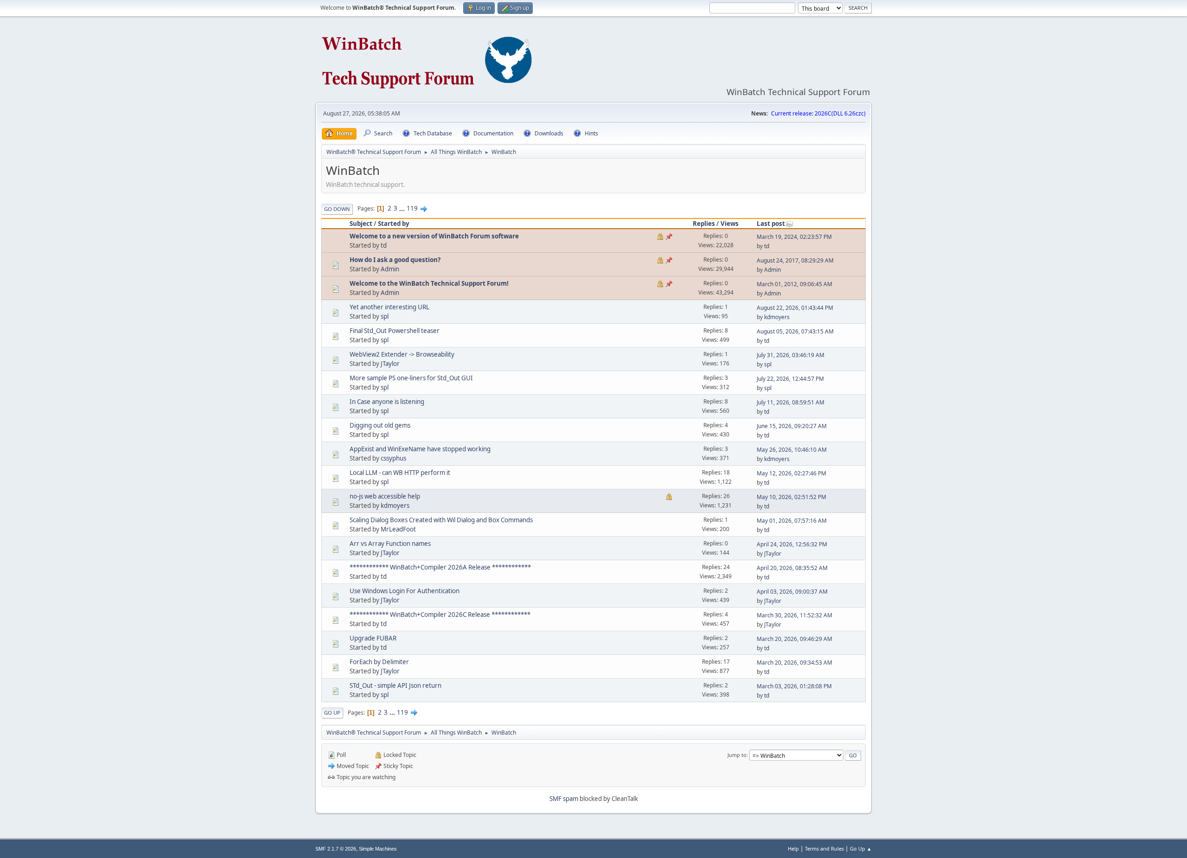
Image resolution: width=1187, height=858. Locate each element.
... (402, 208)
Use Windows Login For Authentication (404, 591)
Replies (704, 223)
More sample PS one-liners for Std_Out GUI (411, 378)
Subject (361, 223)
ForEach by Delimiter (379, 662)
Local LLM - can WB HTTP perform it (400, 472)
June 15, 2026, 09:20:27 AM (792, 426)
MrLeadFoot (398, 529)
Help (793, 848)
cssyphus (393, 458)
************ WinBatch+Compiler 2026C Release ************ (440, 614)
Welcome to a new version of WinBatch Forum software (434, 236)
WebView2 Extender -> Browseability (402, 354)
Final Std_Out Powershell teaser (395, 331)
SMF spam (563, 798)
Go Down (337, 208)
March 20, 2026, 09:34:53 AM (794, 662)
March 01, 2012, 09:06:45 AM (794, 284)
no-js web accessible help (385, 496)
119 (412, 208)
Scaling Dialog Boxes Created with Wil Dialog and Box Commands (441, 520)
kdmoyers (777, 317)
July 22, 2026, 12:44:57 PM (790, 379)
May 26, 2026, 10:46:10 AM (792, 450)
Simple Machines (378, 849)
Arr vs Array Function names (390, 543)
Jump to (737, 754)
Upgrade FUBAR (373, 638)
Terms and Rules (824, 848)
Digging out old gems (380, 425)
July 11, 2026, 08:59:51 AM (790, 402)
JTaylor (390, 363)
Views (730, 223)
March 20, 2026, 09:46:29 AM (794, 639)
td (384, 245)
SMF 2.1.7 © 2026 (335, 849)
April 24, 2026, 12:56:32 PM (792, 544)
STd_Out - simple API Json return (395, 685)
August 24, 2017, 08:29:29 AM (795, 260)
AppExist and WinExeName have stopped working (420, 449)
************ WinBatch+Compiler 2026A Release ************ (440, 567)
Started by (393, 223)
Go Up (332, 712)
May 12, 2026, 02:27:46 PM (791, 473)
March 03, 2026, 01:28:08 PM (794, 686)
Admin (390, 269)
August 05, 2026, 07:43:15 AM (795, 331)
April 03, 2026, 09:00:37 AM (792, 591)
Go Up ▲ (861, 848)
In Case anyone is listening (387, 401)
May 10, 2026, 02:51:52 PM (791, 497)
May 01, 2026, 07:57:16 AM (792, 521)
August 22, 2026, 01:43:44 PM (795, 308)
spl (385, 316)
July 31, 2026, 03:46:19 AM (790, 355)
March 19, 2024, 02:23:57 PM (794, 237)
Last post (771, 223)
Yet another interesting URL (389, 307)
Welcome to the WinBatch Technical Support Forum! (429, 283)
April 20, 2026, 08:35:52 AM (792, 568)
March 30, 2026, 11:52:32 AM (794, 615)
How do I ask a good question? (395, 260)
